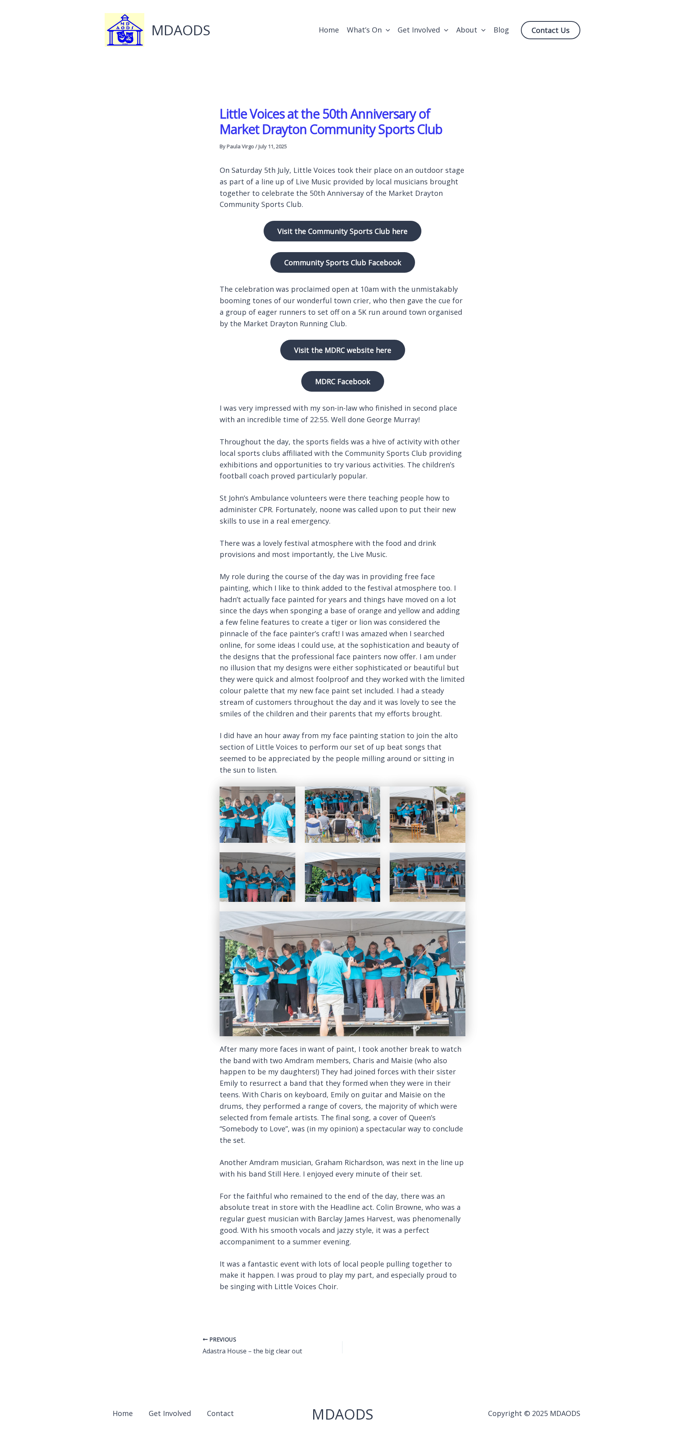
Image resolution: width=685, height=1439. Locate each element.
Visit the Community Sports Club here (342, 231)
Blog (501, 29)
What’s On (364, 29)
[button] (386, 29)
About (466, 29)
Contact (220, 1413)
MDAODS (180, 30)
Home (329, 29)
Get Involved (419, 29)
